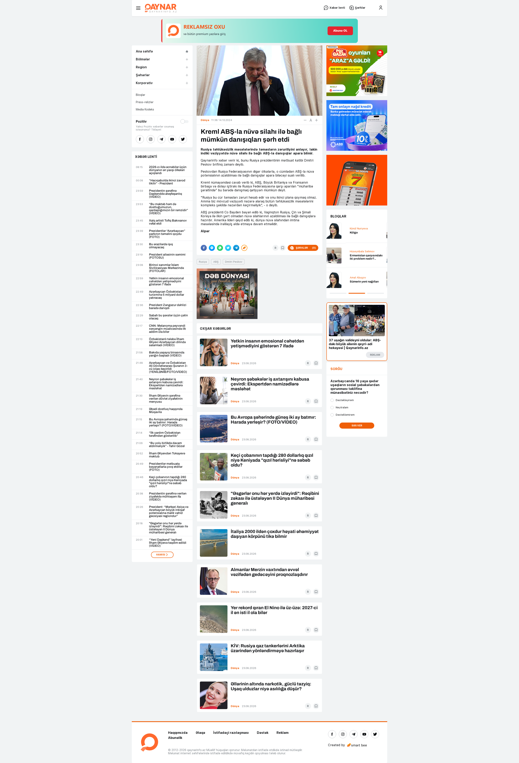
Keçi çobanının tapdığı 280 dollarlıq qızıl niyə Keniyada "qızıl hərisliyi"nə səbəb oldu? (168, 482)
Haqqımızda (178, 733)
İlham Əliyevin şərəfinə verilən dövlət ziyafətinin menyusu (166, 398)
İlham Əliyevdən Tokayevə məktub (167, 455)
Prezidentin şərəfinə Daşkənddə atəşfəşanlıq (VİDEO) (165, 193)
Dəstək (262, 733)
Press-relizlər (144, 102)
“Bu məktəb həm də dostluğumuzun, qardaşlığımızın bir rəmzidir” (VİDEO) (168, 209)
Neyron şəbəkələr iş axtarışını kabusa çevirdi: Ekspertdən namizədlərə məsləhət (166, 384)
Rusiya (203, 261)
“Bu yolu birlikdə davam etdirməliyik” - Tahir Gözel (167, 445)
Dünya (235, 363)
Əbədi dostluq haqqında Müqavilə (165, 411)
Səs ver (357, 425)
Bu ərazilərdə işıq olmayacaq (161, 246)
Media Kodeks (145, 109)
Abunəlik (175, 738)
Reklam (282, 733)
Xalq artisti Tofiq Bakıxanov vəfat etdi (168, 222)
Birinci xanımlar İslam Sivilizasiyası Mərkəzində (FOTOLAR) (166, 268)
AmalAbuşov (338, 277)
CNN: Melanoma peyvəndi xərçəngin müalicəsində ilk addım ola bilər (167, 328)
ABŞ (216, 261)
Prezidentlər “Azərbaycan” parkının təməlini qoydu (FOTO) (167, 234)
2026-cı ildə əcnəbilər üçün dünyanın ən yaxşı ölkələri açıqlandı (168, 170)
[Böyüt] (316, 120)
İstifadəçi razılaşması (231, 733)
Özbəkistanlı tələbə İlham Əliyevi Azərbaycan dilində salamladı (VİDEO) (167, 342)
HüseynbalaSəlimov (342, 251)
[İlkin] (311, 120)
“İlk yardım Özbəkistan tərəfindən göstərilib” (164, 434)
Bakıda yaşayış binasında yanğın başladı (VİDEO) (166, 354)
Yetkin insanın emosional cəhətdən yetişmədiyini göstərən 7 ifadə (166, 281)
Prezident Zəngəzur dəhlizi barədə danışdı (167, 307)
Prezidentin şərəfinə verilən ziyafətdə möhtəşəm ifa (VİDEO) (168, 496)
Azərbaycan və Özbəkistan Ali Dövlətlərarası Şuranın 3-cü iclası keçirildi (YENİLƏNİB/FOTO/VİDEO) (168, 367)
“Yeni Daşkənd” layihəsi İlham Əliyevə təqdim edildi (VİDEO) (167, 542)
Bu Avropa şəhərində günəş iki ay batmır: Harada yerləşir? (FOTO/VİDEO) (168, 422)
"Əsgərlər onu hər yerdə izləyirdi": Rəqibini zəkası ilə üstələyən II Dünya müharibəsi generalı (168, 528)
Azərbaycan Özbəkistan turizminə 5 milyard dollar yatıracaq (166, 294)
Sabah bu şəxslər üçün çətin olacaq (168, 317)
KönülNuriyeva (339, 228)
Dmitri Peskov (233, 261)
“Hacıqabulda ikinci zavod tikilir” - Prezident (167, 182)
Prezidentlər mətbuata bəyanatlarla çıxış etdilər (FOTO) (165, 466)
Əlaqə (200, 733)
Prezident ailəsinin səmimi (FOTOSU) (167, 256)
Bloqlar (140, 94)
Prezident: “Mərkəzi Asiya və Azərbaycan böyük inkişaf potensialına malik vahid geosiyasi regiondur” (168, 511)
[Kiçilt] (305, 120)
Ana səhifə (144, 51)
